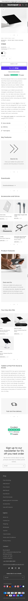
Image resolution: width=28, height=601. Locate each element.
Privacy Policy (7, 540)
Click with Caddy (8, 116)
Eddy (1, 351)
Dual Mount (6, 493)
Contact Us (6, 520)
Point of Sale (8, 38)
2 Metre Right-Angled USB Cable (20, 215)
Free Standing (7, 480)
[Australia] (21, 587)
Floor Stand (6, 487)
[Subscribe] (23, 465)
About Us (5, 517)
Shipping (5, 524)
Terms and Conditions (9, 537)
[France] (7, 587)
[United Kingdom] (4, 587)
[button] (2, 5)
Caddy (2, 236)
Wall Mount (6, 490)
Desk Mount (6, 483)
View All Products (8, 507)
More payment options (14, 71)
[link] (14, 147)
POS (17, 103)
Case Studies (7, 534)
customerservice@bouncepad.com (13, 564)
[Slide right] (17, 35)
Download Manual (8, 185)
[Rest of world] (23, 587)
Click (13, 38)
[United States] (15, 587)
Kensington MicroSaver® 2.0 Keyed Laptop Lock (20, 237)
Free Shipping (4, 48)
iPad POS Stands (7, 497)
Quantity (3, 56)
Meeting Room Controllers (10, 500)
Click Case (2, 214)
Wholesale (6, 527)
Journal (5, 530)
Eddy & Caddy (17, 328)
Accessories (6, 504)
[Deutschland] (10, 587)
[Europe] (13, 587)
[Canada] (18, 587)
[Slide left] (10, 35)
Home (2, 38)
